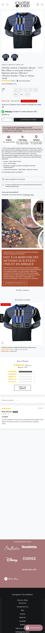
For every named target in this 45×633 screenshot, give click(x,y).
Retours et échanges (22, 628)
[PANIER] (42, 4)
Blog (22, 610)
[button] (7, 4)
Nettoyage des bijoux (22, 632)
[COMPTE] (37, 4)
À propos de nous (22, 607)
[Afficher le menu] (2, 4)
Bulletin (22, 625)
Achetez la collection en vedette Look (12, 64)
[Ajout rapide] (2, 343)
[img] (6, 408)
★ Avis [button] (2, 318)
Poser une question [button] (22, 388)
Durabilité (22, 621)
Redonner (22, 617)
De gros (22, 614)
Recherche (22, 603)
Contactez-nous (28, 195)
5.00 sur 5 (28, 365)
